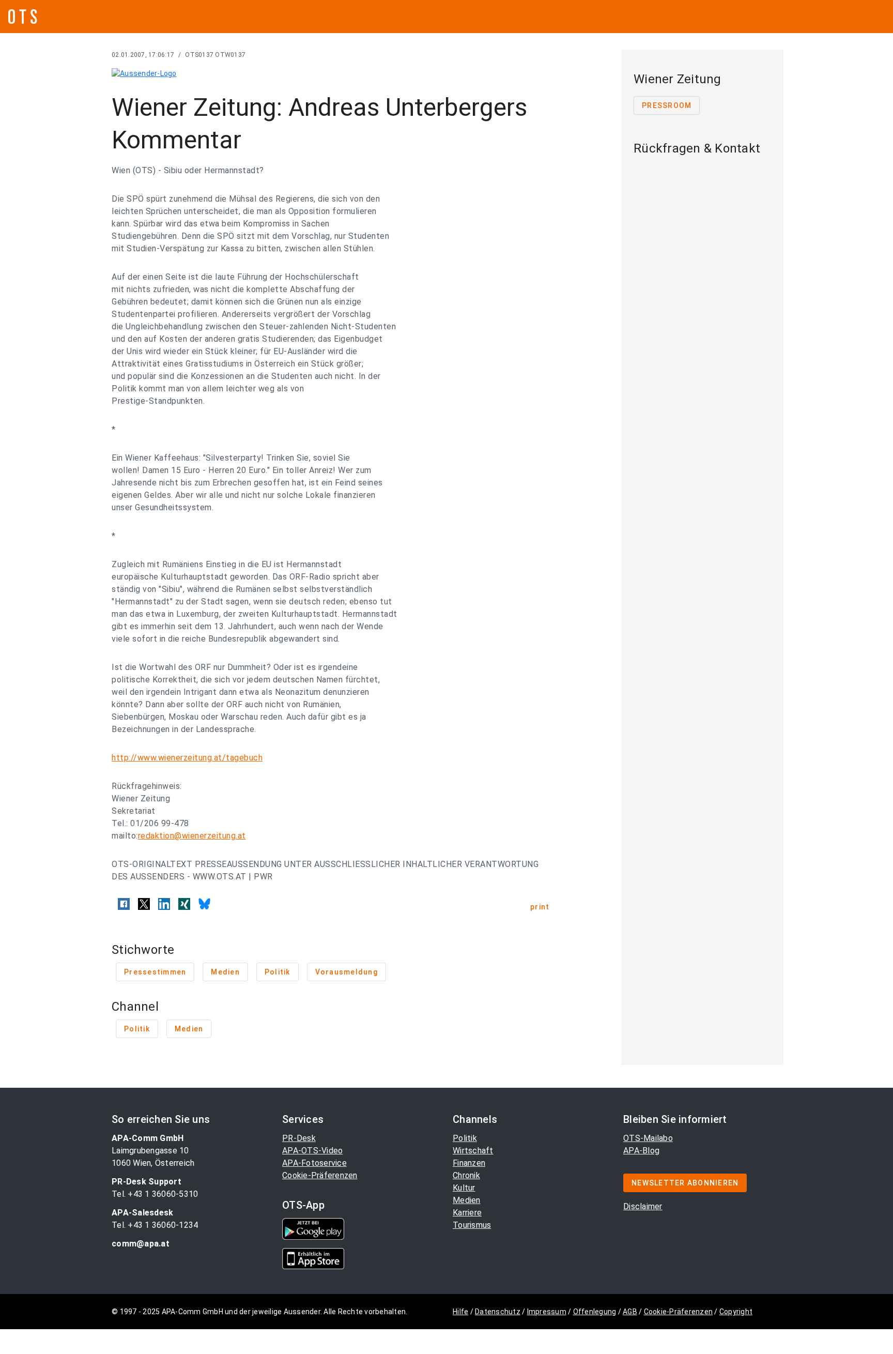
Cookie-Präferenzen (320, 1175)
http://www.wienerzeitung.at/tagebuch (187, 758)
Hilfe (460, 1311)
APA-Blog (641, 1150)
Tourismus (472, 1225)
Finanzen (469, 1163)
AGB (630, 1311)
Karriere (467, 1213)
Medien (467, 1200)
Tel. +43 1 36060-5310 (155, 1194)
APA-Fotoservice (314, 1163)
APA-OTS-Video (312, 1150)
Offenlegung (595, 1311)
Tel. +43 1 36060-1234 (155, 1225)
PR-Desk (299, 1138)
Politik (465, 1138)
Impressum (546, 1311)
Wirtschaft (473, 1150)
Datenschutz (497, 1311)
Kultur (464, 1188)
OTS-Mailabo (648, 1138)
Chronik (466, 1175)
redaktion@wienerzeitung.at (192, 836)
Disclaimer (643, 1206)
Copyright (735, 1311)
